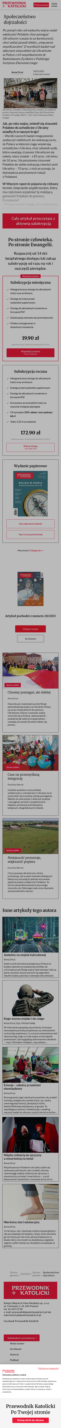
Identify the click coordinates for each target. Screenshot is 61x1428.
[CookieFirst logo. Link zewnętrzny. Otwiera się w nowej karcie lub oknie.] (8, 1371)
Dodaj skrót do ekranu (30, 1420)
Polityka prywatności (48, 1368)
